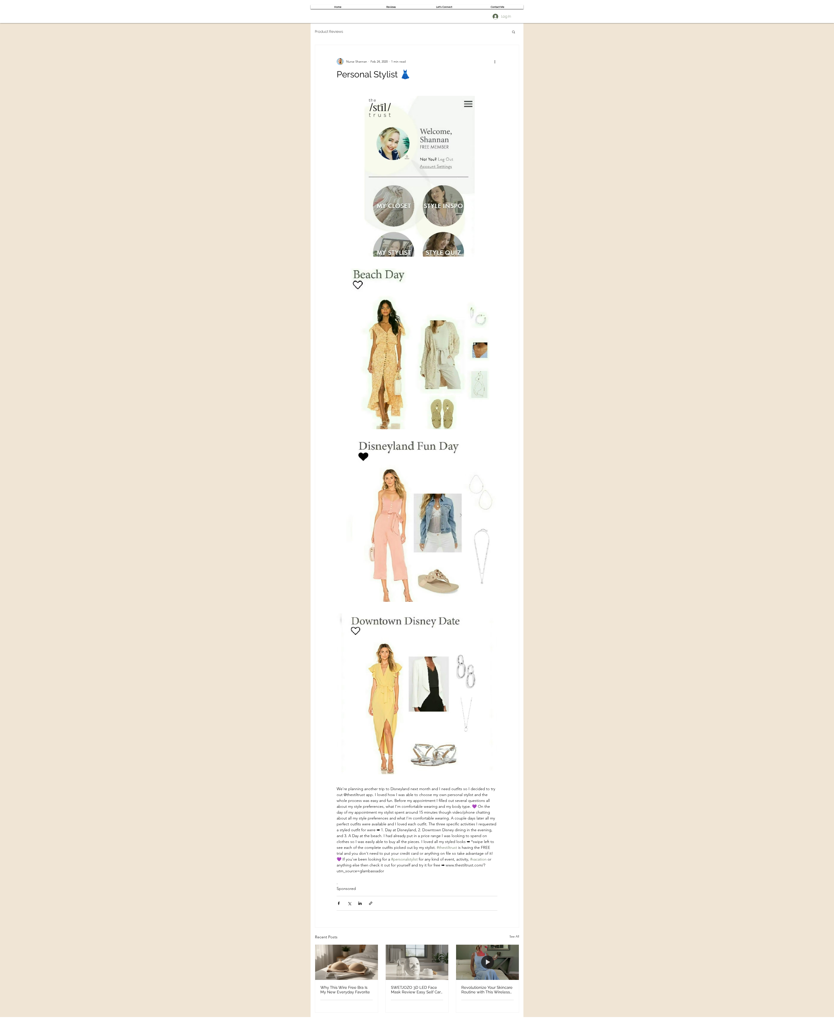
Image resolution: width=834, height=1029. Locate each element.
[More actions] (494, 61)
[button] (513, 31)
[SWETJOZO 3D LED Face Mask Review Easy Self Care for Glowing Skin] (417, 962)
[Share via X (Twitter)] (349, 903)
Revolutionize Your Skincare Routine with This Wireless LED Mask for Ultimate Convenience (487, 989)
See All (514, 936)
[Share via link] (371, 903)
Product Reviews (329, 31)
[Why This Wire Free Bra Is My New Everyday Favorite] (346, 962)
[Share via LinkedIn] (360, 903)
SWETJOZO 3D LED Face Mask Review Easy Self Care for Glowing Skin (417, 989)
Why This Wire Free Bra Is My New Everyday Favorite (345, 989)
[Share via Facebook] (339, 903)
